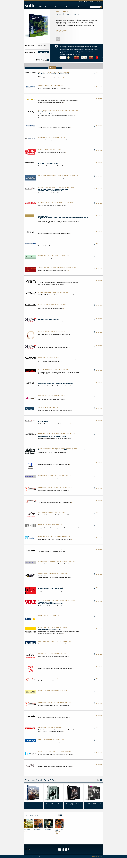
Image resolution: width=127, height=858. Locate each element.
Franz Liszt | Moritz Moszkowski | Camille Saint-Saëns (94, 807)
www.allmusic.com (42, 137)
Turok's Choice (41, 230)
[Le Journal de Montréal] (30, 151)
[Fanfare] (30, 99)
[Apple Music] (37, 59)
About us (78, 6)
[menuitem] (41, 6)
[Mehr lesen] (63, 77)
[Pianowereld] (30, 590)
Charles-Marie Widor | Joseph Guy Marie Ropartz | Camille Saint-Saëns (73, 807)
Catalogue (41, 6)
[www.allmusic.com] (30, 138)
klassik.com (41, 187)
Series (46, 6)
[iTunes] (43, 59)
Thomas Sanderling (60, 31)
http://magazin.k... (71, 187)
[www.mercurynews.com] (30, 86)
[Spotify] (39, 59)
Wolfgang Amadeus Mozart (28, 831)
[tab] (29, 68)
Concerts (68, 6)
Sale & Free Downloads (55, 6)
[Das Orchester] (30, 335)
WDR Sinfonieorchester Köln (61, 30)
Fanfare (40, 98)
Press (73, 6)
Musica (40, 641)
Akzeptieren (94, 856)
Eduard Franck (37, 830)
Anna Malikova (59, 29)
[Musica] (30, 643)
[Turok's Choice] (30, 232)
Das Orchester (41, 331)
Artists (63, 6)
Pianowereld (41, 587)
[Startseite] (30, 5)
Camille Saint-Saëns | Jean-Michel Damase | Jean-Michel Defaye (53, 806)
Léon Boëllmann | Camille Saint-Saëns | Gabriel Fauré (33, 806)
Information (99, 856)
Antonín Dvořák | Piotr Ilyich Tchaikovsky (58, 832)
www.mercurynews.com (44, 85)
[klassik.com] (30, 188)
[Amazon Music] (41, 59)
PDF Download (99, 72)
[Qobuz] (46, 59)
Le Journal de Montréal (44, 149)
